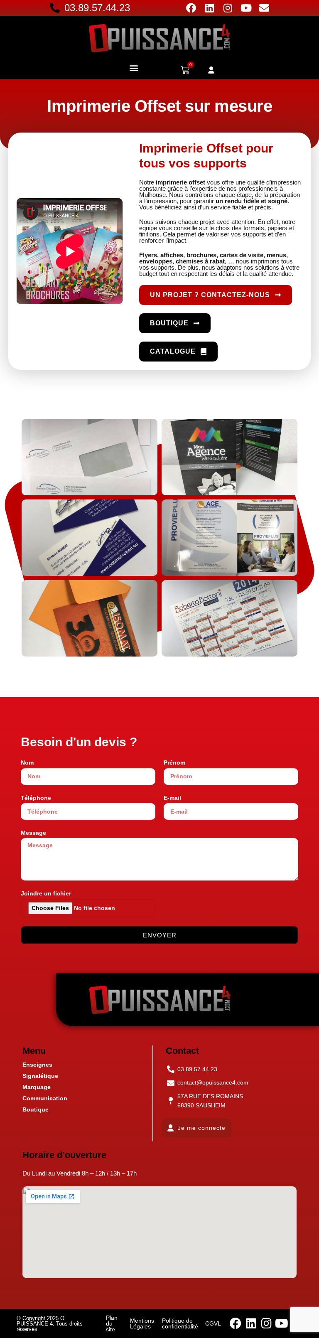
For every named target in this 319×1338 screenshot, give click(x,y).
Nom (27, 762)
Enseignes (37, 1064)
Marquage (36, 1087)
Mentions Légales (142, 1323)
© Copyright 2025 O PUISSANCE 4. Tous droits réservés (50, 1323)
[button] (133, 67)
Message (33, 832)
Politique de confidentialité (180, 1323)
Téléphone (36, 797)
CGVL (213, 1323)
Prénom (174, 762)
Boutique (35, 1109)
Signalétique (40, 1075)
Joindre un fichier (46, 893)
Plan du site (112, 1323)
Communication (44, 1098)
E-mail (172, 797)
